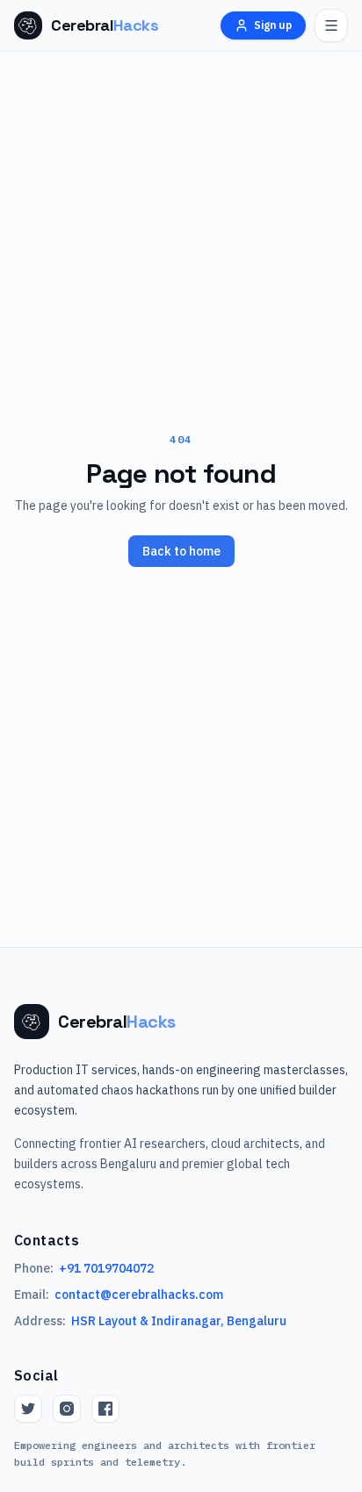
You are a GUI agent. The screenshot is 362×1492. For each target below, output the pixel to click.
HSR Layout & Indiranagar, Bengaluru (178, 1321)
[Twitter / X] (28, 1409)
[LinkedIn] (105, 1409)
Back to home (181, 551)
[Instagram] (67, 1409)
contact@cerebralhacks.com (138, 1294)
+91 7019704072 (106, 1268)
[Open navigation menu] (331, 25)
